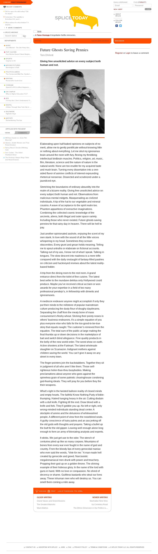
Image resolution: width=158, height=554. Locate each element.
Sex (7, 98)
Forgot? (142, 2)
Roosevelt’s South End (14, 80)
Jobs (63, 547)
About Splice (118, 15)
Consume (9, 85)
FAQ (69, 547)
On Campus (10, 92)
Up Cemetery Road (99, 504)
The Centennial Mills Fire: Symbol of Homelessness (24, 74)
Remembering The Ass (14, 120)
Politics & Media (13, 72)
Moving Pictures (13, 65)
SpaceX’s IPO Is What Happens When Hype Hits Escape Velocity (29, 87)
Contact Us (30, 547)
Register (119, 53)
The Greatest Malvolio (46, 504)
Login (128, 53)
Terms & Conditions (98, 547)
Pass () (140, 2)
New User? (118, 9)
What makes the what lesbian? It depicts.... (17, 24)
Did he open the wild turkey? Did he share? (16, 12)
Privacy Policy (80, 547)
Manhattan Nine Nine (99, 501)
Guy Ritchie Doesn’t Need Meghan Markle (21, 54)
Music (8, 45)
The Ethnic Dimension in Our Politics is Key (91, 508)
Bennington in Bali (12, 67)
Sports (9, 59)
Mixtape (9, 118)
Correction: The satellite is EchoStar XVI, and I (14, 18)
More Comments (15, 28)
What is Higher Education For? (17, 94)
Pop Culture (11, 52)
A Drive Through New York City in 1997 (19, 107)
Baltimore (10, 112)
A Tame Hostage (42, 35)
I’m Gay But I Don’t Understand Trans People (22, 100)
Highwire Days (11, 114)
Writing (9, 78)
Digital (9, 105)
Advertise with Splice (48, 547)
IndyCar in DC (11, 61)
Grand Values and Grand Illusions (51, 501)
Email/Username (120, 2)
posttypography (18, 2)
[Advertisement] (137, 24)
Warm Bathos (42, 508)
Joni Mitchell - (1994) (20, 47)
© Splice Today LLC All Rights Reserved (127, 547)
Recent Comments (14, 7)
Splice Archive (11, 32)
